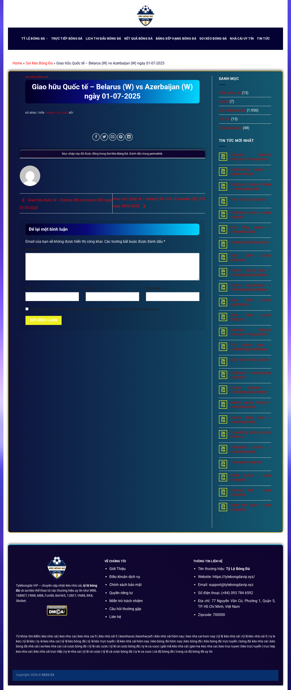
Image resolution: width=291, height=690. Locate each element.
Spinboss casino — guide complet (251, 214)
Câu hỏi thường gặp (125, 609)
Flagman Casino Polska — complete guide (251, 186)
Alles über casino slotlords (251, 317)
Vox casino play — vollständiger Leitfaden (251, 346)
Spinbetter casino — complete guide (251, 449)
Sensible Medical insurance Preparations (251, 157)
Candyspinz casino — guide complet (251, 171)
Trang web (153, 288)
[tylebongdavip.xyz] (145, 16)
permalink (156, 153)
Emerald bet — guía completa (251, 492)
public (224, 101)
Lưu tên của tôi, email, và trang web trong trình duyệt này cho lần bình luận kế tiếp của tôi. (96, 309)
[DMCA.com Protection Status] (57, 610)
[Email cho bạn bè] (112, 137)
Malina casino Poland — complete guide (251, 404)
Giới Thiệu (117, 569)
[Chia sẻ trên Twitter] (104, 137)
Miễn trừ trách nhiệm (126, 601)
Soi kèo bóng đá (213, 39)
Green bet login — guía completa (251, 507)
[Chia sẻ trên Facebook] (96, 137)
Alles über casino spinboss (251, 257)
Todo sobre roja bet (246, 462)
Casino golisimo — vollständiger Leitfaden (251, 390)
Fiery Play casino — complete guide (251, 229)
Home (17, 63)
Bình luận (33, 249)
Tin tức (263, 39)
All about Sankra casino (250, 242)
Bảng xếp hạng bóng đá (176, 39)
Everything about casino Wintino (251, 434)
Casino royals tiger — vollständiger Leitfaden (251, 272)
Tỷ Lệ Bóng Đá (33, 39)
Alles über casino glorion (250, 360)
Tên (29, 288)
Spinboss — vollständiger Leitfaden (251, 375)
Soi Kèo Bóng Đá (39, 63)
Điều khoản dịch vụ (124, 577)
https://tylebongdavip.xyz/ (234, 577)
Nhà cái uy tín (242, 39)
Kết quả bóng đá (138, 39)
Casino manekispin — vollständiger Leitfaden (251, 287)
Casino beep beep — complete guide (251, 419)
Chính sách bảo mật (125, 585)
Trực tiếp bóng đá (67, 39)
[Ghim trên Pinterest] (121, 137)
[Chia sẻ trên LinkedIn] (129, 137)
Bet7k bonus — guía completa (251, 477)
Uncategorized (230, 128)
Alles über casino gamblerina (251, 302)
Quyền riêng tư (121, 593)
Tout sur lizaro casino (248, 199)
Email (91, 288)
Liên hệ (115, 617)
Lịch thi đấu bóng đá (103, 39)
